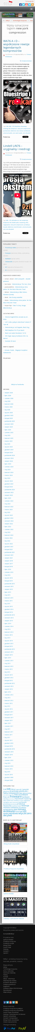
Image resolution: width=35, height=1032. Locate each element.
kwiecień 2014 (9, 632)
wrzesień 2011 (9, 717)
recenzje (25, 805)
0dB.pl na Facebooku (17, 384)
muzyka (21, 800)
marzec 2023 (9, 509)
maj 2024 (7, 469)
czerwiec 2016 (9, 572)
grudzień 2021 (9, 546)
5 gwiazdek (25, 789)
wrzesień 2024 (9, 458)
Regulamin (6, 986)
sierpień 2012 (9, 689)
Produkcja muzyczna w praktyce (13, 1008)
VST (6, 267)
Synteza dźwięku (9, 893)
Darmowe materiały (9, 973)
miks (27, 222)
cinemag (5, 128)
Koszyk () (30, 1)
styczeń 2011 (9, 740)
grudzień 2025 (9, 415)
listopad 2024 (9, 452)
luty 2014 (7, 638)
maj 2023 (7, 504)
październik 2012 (10, 683)
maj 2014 (7, 629)
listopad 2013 (9, 646)
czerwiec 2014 (9, 626)
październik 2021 (10, 552)
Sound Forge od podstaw (11, 1012)
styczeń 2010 (9, 774)
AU (6, 270)
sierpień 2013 (9, 655)
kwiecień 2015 (9, 598)
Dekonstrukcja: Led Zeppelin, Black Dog (17, 327)
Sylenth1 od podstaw (9, 1016)
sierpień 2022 (9, 524)
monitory (16, 800)
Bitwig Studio (7, 945)
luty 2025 (7, 444)
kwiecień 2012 (9, 700)
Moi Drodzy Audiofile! (15, 297)
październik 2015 (10, 584)
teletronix (13, 131)
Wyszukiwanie (7, 990)
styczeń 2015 (9, 606)
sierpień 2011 (9, 720)
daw (20, 793)
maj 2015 (7, 595)
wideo (6, 813)
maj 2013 (7, 663)
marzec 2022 (9, 538)
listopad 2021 (9, 549)
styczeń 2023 (9, 515)
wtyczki (22, 813)
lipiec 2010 (8, 757)
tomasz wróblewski (24, 131)
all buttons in (15, 220)
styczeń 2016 (9, 578)
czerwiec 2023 (9, 501)
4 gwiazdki (18, 789)
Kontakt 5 (6, 951)
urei (14, 133)
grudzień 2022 (9, 518)
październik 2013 (10, 649)
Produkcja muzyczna (9, 941)
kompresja (25, 220)
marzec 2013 (9, 669)
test (18, 131)
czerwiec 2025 (9, 432)
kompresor (14, 128)
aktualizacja (6, 791)
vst (25, 811)
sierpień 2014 (9, 621)
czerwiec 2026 (9, 398)
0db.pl (13, 789)
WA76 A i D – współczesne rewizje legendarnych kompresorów (16, 46)
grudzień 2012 (9, 678)
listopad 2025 (9, 418)
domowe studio (7, 795)
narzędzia (6, 802)
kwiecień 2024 (9, 472)
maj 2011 (7, 729)
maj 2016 (7, 575)
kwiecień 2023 (9, 507)
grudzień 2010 (9, 743)
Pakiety (5, 975)
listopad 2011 (9, 715)
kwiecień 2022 (9, 535)
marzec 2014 (9, 635)
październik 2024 (10, 455)
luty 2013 (7, 672)
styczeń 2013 (9, 675)
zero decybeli (26, 133)
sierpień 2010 (9, 755)
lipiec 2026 (8, 395)
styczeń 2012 (9, 709)
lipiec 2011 (8, 723)
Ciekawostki (8, 261)
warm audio (18, 133)
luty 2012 (7, 706)
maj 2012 (7, 698)
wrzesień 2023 (9, 492)
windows (13, 813)
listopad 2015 (9, 581)
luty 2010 (7, 772)
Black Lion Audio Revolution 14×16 (15, 333)
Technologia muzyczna (10, 969)
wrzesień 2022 (9, 521)
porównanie (6, 131)
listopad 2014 (9, 612)
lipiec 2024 (8, 464)
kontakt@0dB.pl (8, 934)
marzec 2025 (9, 441)
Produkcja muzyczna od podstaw (14, 869)
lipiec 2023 (8, 498)
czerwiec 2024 (9, 467)
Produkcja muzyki (8, 943)
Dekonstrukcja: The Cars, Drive (21, 284)
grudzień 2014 (9, 609)
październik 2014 (10, 615)
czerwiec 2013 (9, 660)
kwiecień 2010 (9, 766)
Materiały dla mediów (9, 980)
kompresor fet (7, 222)
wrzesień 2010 (9, 752)
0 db (7, 126)
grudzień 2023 (9, 484)
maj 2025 (7, 435)
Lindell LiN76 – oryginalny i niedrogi (16, 147)
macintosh (19, 798)
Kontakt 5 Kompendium (10, 1018)
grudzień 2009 (9, 777)
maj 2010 (7, 763)
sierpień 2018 (9, 561)
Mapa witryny (7, 992)
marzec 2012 (9, 703)
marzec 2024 (9, 475)
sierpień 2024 (9, 461)
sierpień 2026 (9, 393)
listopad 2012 (9, 680)
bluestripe (24, 126)
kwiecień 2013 (9, 666)
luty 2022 (7, 541)
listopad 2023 (9, 487)
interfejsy (6, 799)
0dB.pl (8, 20)
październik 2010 (10, 749)
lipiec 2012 (8, 692)
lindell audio (15, 222)
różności (6, 807)
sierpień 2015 (9, 589)
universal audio (7, 133)
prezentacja (6, 804)
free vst (6, 797)
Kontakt (5, 977)
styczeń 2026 (9, 412)
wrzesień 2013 (9, 652)
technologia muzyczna (20, 20)
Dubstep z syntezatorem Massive (14, 918)
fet (9, 128)
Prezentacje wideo (10, 247)
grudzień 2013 (9, 643)
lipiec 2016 (8, 569)
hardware (25, 797)
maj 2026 (7, 401)
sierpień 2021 (9, 558)
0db (10, 126)
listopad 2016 (9, 566)
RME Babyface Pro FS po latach (14, 330)
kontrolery (11, 799)
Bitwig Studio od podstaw (11, 844)
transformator (18, 227)
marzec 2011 (9, 735)
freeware (16, 796)
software (14, 807)
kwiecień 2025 (9, 438)
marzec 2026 (9, 407)
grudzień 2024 (9, 450)
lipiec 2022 (8, 526)
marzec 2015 (9, 601)
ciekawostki (13, 793)
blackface (17, 126)
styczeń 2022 (9, 544)
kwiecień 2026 (9, 404)
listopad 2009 (9, 780)
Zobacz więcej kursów (10, 1022)
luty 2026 (7, 410)
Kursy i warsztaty (8, 971)
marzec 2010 (9, 769)
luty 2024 (7, 478)
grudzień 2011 (9, 712)
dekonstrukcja (27, 793)
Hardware (8, 259)
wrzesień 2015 (9, 586)
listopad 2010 (9, 746)
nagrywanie (6, 225)
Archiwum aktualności (9, 982)
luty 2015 (7, 603)
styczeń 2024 (9, 481)
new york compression (24, 128)
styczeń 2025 (9, 447)
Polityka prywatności (9, 984)
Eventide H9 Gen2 (10, 341)
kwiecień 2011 (9, 732)
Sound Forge (7, 947)
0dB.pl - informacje (9, 979)
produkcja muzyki (16, 806)
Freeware (8, 253)
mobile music (10, 800)
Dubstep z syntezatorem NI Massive (14, 1014)
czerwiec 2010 (9, 760)
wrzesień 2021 (9, 555)
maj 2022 (7, 532)
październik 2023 (10, 489)
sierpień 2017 (9, 564)
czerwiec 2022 (9, 529)
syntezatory (8, 809)
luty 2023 (7, 512)
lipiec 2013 (8, 658)
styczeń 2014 (9, 641)
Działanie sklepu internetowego (12, 988)
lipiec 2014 (8, 623)
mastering (22, 222)
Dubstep (5, 949)
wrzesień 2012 (9, 686)
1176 (13, 126)
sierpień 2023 (9, 495)
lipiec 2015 (8, 592)
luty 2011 (7, 737)
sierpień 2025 (9, 427)
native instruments (14, 802)
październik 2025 (10, 421)
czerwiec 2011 (9, 726)
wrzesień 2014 (9, 618)
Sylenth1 (5, 953)
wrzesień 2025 (9, 424)
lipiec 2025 (8, 430)
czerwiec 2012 (9, 695)
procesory (13, 804)
